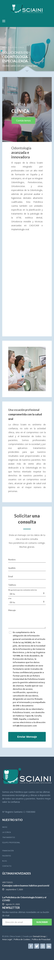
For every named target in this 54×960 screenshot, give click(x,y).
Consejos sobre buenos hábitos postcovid (25, 885)
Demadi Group (39, 936)
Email (10, 576)
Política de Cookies (22, 939)
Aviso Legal (7, 939)
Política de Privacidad (41, 939)
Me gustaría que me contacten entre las (22, 590)
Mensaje (12, 610)
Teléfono (12, 585)
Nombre (11, 559)
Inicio (4, 47)
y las (9, 598)
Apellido (12, 568)
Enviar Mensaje (27, 736)
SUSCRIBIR (42, 922)
